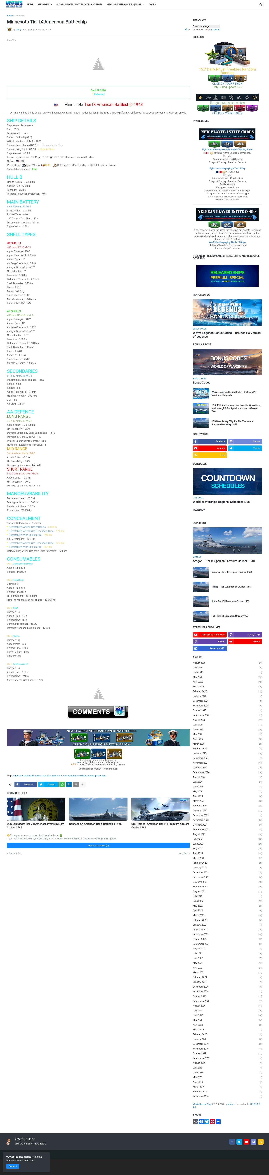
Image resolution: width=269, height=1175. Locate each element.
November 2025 (227, 705)
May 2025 (227, 734)
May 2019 (227, 1077)
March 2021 (227, 972)
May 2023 (227, 848)
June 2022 (227, 901)
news (38, 776)
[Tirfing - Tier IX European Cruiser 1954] (201, 587)
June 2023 (227, 844)
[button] (261, 4)
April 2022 (227, 910)
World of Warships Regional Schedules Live (221, 502)
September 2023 (227, 829)
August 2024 (227, 777)
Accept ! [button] (13, 1166)
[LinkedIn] (69, 784)
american (19, 15)
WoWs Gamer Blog (202, 1104)
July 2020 (227, 1010)
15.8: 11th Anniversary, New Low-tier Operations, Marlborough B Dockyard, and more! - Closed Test (236, 408)
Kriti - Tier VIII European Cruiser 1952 (230, 601)
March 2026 (227, 686)
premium (46, 776)
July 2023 (227, 839)
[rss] (261, 1142)
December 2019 (227, 1044)
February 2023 (227, 863)
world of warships (77, 776)
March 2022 (227, 915)
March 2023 (227, 858)
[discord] (253, 1142)
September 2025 (227, 715)
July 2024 (227, 782)
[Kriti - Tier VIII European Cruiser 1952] (201, 601)
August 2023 (227, 834)
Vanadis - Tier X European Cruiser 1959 (232, 572)
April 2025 (227, 739)
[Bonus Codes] (227, 362)
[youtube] (246, 1142)
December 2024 (227, 758)
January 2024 (227, 810)
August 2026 (227, 663)
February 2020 (227, 1034)
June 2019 (227, 1072)
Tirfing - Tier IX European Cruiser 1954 (231, 586)
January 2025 (227, 753)
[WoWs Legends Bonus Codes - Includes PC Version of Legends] (227, 312)
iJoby (231, 1104)
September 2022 (227, 886)
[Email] (76, 784)
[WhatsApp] (62, 784)
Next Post (183, 853)
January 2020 (227, 1039)
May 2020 (227, 1020)
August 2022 (227, 891)
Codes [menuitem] (152, 4)
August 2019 (227, 1063)
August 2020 (227, 1005)
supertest (57, 776)
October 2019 (227, 1053)
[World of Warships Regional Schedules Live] (227, 481)
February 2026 (227, 691)
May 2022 (227, 906)
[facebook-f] (232, 1142)
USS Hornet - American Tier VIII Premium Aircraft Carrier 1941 (160, 825)
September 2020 (227, 1001)
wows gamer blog (97, 776)
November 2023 (227, 820)
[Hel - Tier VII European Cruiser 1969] (201, 616)
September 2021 (227, 944)
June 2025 (227, 729)
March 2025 (227, 744)
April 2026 (227, 682)
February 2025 (227, 748)
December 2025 (227, 701)
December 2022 (227, 872)
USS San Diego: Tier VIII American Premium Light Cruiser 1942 (35, 825)
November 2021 (227, 934)
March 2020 (227, 1029)
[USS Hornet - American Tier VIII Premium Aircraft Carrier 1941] (160, 809)
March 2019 (227, 1086)
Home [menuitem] (30, 4)
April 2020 (227, 1025)
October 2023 (227, 825)
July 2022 (227, 896)
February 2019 (227, 1091)
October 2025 (227, 710)
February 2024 (227, 805)
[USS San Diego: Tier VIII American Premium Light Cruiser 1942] (36, 809)
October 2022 (227, 882)
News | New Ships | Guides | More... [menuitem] (125, 4)
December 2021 (227, 929)
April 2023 (227, 853)
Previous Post (15, 853)
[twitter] (239, 1142)
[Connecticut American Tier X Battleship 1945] (98, 809)
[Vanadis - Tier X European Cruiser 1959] (201, 572)
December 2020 (227, 986)
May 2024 (227, 791)
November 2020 (227, 991)
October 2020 (227, 996)
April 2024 (227, 796)
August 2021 (227, 948)
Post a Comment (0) (98, 845)
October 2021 (227, 939)
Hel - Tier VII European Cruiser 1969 (230, 616)
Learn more (28, 1160)
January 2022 (227, 925)
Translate (215, 29)
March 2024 (227, 801)
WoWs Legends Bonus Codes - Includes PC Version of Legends (227, 335)
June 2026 (227, 672)
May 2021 (227, 963)
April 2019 (227, 1082)
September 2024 (227, 772)
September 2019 (227, 1058)
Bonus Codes (201, 382)
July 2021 (227, 953)
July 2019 (227, 1067)
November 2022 (227, 877)
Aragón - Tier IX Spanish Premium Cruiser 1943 (224, 561)
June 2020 (227, 1015)
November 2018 (227, 1096)
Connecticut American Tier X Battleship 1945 (95, 823)
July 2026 (227, 667)
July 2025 (227, 724)
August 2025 (227, 720)
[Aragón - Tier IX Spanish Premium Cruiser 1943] (227, 540)
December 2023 (227, 815)
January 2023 (227, 867)
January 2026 (227, 696)
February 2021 (227, 977)
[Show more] (82, 784)
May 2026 (227, 677)
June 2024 (227, 786)
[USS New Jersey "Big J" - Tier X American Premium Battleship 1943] (201, 423)
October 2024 (227, 767)
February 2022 (227, 920)
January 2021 (227, 982)
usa (65, 776)
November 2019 (227, 1048)
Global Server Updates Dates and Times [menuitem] (79, 4)
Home (10, 15)
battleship (29, 776)
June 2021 (227, 958)
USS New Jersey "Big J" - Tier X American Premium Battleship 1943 (233, 423)
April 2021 (227, 968)
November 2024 (227, 763)
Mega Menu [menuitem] (44, 4)
